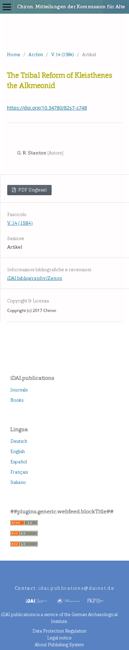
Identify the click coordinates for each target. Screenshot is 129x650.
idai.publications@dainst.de (76, 588)
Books (16, 400)
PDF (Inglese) (32, 190)
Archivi (36, 55)
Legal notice (59, 638)
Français (19, 472)
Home (13, 55)
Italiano (18, 482)
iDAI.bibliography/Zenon (34, 278)
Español (18, 462)
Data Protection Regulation (59, 631)
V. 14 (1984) (62, 55)
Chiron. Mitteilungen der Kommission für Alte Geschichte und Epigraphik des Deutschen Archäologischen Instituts (55, 6)
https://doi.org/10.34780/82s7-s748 (47, 107)
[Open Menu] (7, 7)
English (17, 451)
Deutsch (18, 441)
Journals (19, 390)
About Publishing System (59, 645)
